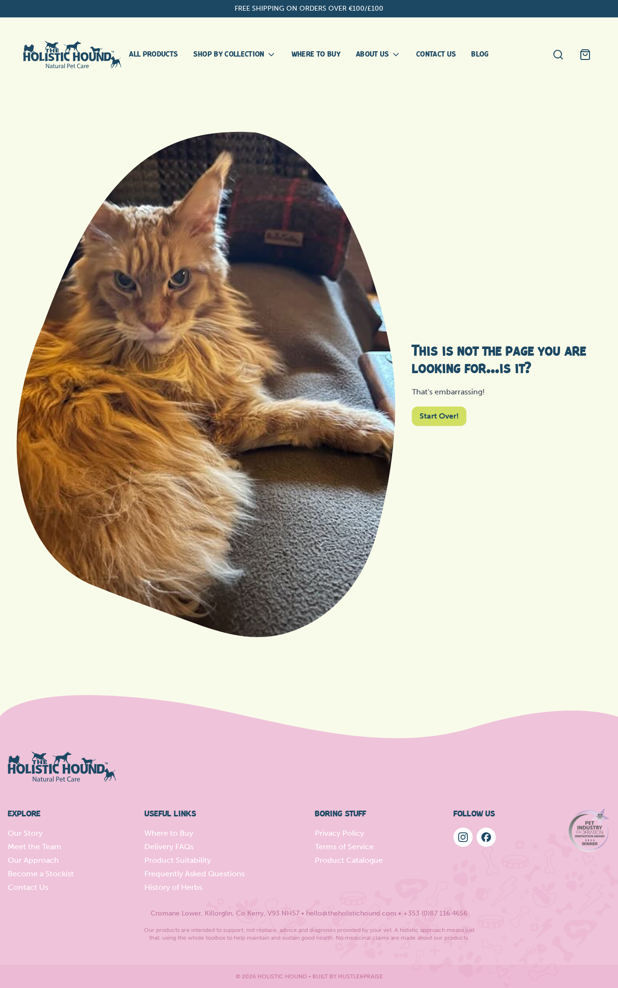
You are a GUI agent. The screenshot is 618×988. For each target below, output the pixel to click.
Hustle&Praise (360, 976)
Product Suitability (177, 860)
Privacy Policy (339, 833)
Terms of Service (344, 846)
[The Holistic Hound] (72, 54)
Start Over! (439, 416)
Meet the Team (34, 846)
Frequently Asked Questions (194, 873)
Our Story (25, 833)
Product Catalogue (349, 860)
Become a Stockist (41, 873)
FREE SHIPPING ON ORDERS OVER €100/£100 (309, 8)
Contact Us (28, 887)
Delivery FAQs (169, 846)
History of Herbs (173, 887)
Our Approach (33, 860)
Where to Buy (168, 833)
